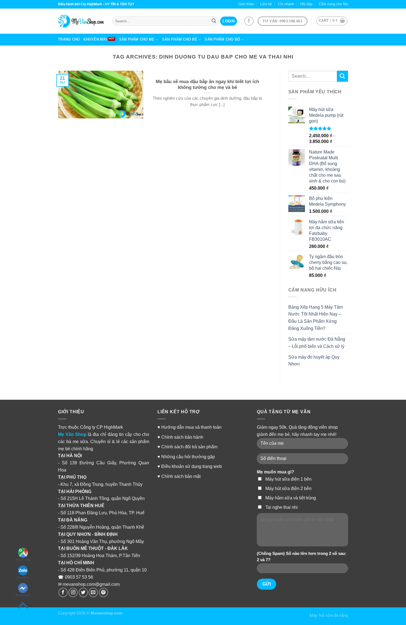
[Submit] (342, 76)
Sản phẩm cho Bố (222, 39)
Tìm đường (23, 559)
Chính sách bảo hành (182, 437)
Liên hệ (266, 4)
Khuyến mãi (95, 39)
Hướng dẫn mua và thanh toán (191, 427)
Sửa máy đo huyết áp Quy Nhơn (313, 360)
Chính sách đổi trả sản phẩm (189, 446)
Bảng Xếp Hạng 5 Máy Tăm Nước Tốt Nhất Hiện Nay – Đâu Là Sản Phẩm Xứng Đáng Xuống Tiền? (315, 317)
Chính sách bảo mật (181, 476)
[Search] (213, 21)
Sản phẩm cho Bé (179, 39)
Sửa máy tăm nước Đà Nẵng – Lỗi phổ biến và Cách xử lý (316, 343)
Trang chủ (69, 39)
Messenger (22, 595)
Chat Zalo (23, 577)
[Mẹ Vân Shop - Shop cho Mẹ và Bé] (81, 21)
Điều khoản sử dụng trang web (191, 466)
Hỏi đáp (306, 4)
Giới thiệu (246, 4)
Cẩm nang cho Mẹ (333, 4)
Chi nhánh (286, 4)
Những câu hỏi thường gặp (188, 456)
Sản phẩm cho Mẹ (137, 39)
